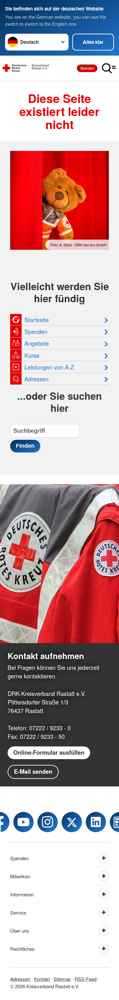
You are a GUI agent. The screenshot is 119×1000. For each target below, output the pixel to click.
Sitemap (62, 979)
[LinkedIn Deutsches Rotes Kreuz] (96, 822)
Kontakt (42, 979)
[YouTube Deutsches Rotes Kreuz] (23, 822)
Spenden (87, 68)
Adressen (20, 979)
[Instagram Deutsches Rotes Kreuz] (47, 822)
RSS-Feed (85, 979)
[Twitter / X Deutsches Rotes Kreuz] (72, 822)
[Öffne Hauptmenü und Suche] (108, 68)
